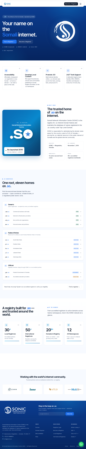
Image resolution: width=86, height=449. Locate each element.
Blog (78, 446)
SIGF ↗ (73, 430)
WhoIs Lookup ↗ (75, 427)
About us (72, 446)
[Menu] (80, 4)
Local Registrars (57, 433)
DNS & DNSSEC (39, 433)
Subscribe (69, 413)
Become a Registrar (71, 4)
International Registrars (59, 436)
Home (66, 446)
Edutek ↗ (73, 436)
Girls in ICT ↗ (74, 433)
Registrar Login (57, 427)
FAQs (36, 436)
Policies (37, 427)
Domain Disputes (39, 430)
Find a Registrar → (9, 41)
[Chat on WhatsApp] (81, 444)
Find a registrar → (74, 287)
